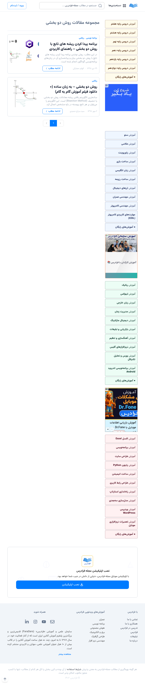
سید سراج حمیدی (77, 111)
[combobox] (69, 5)
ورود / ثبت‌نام (17, 6)
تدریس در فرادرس (129, 628)
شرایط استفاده (74, 669)
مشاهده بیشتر (65, 654)
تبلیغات (134, 637)
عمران (102, 620)
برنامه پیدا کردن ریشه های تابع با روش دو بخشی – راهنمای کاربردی (73, 46)
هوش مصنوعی (97, 628)
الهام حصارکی (78, 68)
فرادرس (134, 632)
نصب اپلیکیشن (70, 584)
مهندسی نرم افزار (97, 641)
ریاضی (81, 38)
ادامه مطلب (54, 68)
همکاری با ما (131, 624)
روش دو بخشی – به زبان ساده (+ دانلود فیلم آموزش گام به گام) (73, 89)
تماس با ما (132, 620)
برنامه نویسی (91, 38)
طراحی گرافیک (98, 637)
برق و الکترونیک (97, 632)
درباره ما (134, 641)
